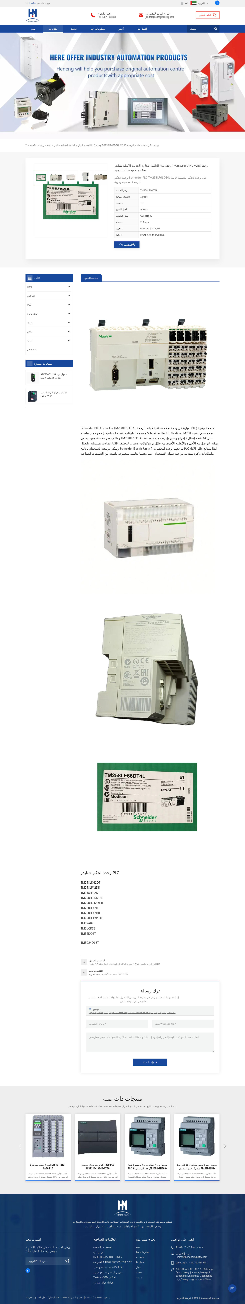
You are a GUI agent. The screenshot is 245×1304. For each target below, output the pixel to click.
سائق (30, 331)
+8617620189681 (198, 1262)
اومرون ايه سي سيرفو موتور (108, 1272)
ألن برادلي (98, 1252)
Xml (196, 1297)
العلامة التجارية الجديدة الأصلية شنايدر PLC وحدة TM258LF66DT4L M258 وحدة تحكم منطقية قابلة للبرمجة (132, 1012)
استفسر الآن (125, 244)
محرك (30, 322)
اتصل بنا (142, 29)
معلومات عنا (98, 29)
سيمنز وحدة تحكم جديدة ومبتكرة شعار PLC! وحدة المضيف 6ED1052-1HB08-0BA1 (147, 1166)
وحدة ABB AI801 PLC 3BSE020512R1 (113, 1262)
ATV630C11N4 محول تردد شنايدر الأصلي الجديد (53, 376)
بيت (33, 29)
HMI (29, 287)
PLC (49, 145)
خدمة (74, 29)
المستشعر (32, 349)
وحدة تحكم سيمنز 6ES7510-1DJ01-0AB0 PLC (48, 1166)
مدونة (139, 1277)
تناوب (30, 340)
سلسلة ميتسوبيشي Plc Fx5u (108, 1267)
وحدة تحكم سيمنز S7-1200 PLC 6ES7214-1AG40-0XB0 (97, 1166)
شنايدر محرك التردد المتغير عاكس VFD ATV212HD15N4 (53, 394)
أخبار (121, 29)
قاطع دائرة (32, 313)
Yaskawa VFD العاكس (104, 1277)
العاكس (31, 295)
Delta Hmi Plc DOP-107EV (107, 1257)
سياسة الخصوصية (210, 1297)
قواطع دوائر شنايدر (103, 1282)
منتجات (53, 29)
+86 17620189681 (107, 17)
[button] (225, 1146)
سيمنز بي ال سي (102, 1246)
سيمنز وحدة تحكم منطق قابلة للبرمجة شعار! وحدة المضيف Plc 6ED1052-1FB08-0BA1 (197, 1166)
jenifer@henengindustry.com (160, 17)
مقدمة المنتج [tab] (91, 278)
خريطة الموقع (184, 1297)
